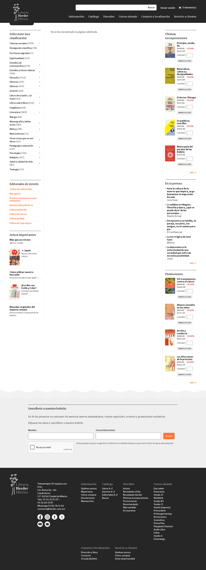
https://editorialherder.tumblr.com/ (54, 517)
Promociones (130, 501)
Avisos (126, 488)
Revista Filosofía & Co (21, 205)
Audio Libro (159, 529)
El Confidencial (174, 232)
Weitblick (158, 498)
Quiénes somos (89, 488)
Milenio (171, 242)
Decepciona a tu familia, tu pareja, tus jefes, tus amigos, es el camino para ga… (181, 225)
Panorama (159, 491)
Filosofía (18, 77)
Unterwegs (159, 539)
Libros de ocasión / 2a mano (21, 97)
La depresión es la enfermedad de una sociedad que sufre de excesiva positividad (179, 251)
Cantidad (181, 55)
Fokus (157, 532)
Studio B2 (159, 501)
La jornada (172, 200)
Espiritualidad (20, 58)
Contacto (86, 555)
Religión (17, 157)
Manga (16, 117)
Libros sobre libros (22, 103)
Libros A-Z (107, 488)
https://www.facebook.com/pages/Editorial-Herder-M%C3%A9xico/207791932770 (40, 517)
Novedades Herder (132, 495)
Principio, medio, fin (186, 44)
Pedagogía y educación (21, 147)
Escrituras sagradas (21, 53)
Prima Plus (159, 523)
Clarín (170, 258)
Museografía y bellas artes (20, 123)
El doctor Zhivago (186, 97)
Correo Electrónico (105, 430)
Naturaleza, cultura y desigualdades (185, 72)
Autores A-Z (108, 491)
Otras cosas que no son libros (21, 140)
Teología (17, 169)
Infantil (16, 91)
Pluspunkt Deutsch (163, 526)
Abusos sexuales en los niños (186, 306)
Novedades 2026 (132, 491)
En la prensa (129, 510)
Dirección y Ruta (89, 552)
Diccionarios (160, 517)
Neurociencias (19, 133)
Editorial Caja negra (20, 223)
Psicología (18, 153)
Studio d (158, 536)
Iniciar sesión (167, 7)
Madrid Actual (174, 216)
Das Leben (159, 488)
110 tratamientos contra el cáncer (186, 280)
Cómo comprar (88, 495)
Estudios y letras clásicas (22, 72)
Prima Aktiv (160, 510)
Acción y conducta (182, 332)
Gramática (159, 520)
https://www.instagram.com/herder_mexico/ (47, 517)
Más (192, 172)
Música (16, 129)
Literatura (18, 112)
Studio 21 (158, 495)
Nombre (32, 430)
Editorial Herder (18, 209)
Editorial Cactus (18, 214)
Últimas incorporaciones (135, 498)
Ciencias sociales (22, 43)
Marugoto (15, 193)
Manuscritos (87, 501)
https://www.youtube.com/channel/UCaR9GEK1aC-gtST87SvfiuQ (40, 524)
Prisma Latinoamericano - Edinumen (24, 199)
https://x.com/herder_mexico (62, 517)
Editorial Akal (17, 218)
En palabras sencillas (183, 122)
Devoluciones (88, 498)
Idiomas (17, 86)
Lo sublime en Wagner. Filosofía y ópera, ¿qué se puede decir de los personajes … (180, 209)
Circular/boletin (89, 558)
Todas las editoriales (21, 189)
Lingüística (18, 107)
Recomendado (130, 504)
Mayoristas (87, 491)
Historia (17, 82)
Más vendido (129, 507)
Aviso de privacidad (125, 558)
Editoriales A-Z (110, 495)
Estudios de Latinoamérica (20, 64)
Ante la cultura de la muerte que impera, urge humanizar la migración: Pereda (181, 193)
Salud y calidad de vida (21, 163)
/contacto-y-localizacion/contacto (47, 524)
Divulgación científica (23, 48)
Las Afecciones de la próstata (185, 358)
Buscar (105, 498)
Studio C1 (158, 504)
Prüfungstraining (163, 513)
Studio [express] (162, 507)
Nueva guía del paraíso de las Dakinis (185, 149)
